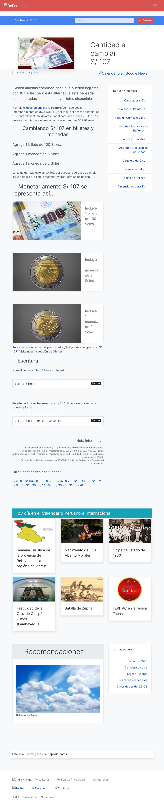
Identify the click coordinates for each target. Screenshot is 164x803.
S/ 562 (96, 481)
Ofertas (58, 351)
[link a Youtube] (62, 788)
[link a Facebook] (40, 788)
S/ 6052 (17, 485)
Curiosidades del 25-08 (131, 686)
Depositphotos (57, 754)
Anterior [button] (20, 72)
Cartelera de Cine (134, 160)
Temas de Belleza (134, 177)
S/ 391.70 (47, 481)
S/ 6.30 (31, 485)
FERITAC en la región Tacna (130, 611)
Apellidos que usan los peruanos (133, 150)
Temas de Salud (135, 169)
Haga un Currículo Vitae (130, 117)
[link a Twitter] (18, 788)
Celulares (147, 20)
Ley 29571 (59, 460)
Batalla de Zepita (78, 608)
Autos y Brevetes (134, 139)
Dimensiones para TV (132, 186)
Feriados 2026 (138, 661)
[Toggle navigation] (155, 5)
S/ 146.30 (45, 485)
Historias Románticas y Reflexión (133, 128)
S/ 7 (76, 481)
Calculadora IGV (135, 100)
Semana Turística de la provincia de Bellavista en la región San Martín (33, 558)
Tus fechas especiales (132, 680)
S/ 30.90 (60, 485)
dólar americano (36, 107)
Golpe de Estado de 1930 (129, 552)
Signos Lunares (137, 673)
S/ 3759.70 (63, 481)
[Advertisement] (130, 717)
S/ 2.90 (17, 481)
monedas (50, 98)
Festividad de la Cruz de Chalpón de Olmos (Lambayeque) (33, 616)
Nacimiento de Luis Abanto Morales (80, 552)
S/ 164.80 (31, 481)
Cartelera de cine (136, 667)
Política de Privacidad (70, 779)
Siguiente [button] (34, 72)
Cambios (20, 20)
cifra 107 (39, 370)
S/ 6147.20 (76, 485)
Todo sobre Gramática (131, 109)
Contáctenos (100, 779)
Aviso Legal (42, 779)
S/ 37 (85, 481)
